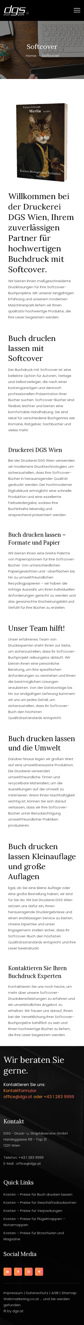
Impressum (14, 1292)
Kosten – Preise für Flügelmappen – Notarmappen (34, 1221)
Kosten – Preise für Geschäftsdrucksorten (40, 1202)
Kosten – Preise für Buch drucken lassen (38, 1194)
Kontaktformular (20, 1090)
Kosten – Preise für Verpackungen (33, 1210)
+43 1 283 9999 (58, 1096)
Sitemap (69, 1292)
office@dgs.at (18, 1096)
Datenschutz (37, 1292)
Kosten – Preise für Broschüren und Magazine (34, 1235)
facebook (18, 1272)
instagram (28, 1272)
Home (30, 55)
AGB (55, 1292)
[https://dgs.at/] (17, 10)
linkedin (8, 1272)
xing (39, 1272)
